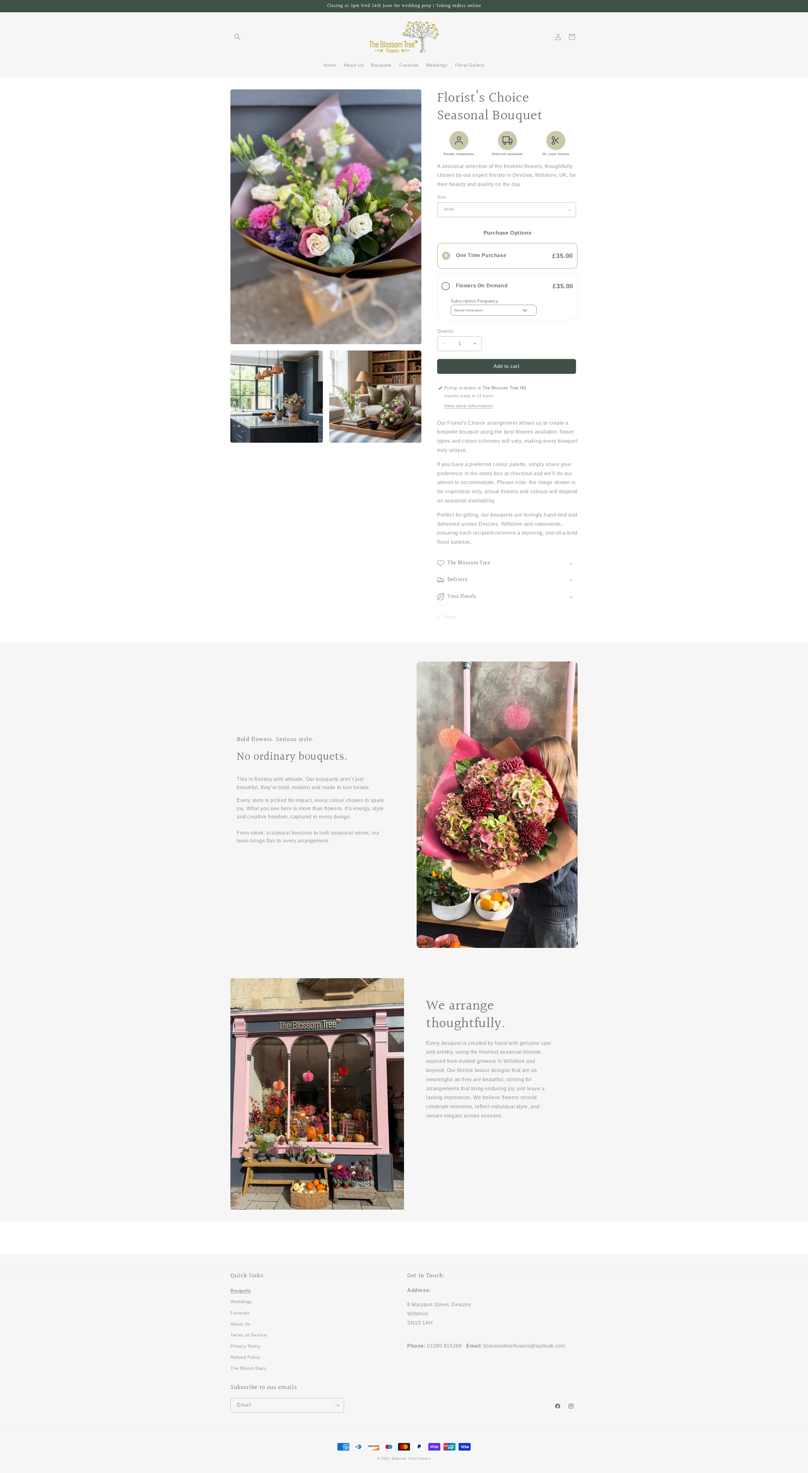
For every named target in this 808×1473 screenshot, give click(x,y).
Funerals (240, 1312)
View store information (468, 405)
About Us (240, 1323)
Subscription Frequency (474, 301)
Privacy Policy (245, 1346)
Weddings (241, 1301)
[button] (237, 37)
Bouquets (240, 1290)
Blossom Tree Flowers (411, 1458)
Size (441, 197)
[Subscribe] (337, 1405)
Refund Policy (245, 1357)
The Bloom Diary (248, 1368)
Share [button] (449, 616)
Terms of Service (248, 1335)
